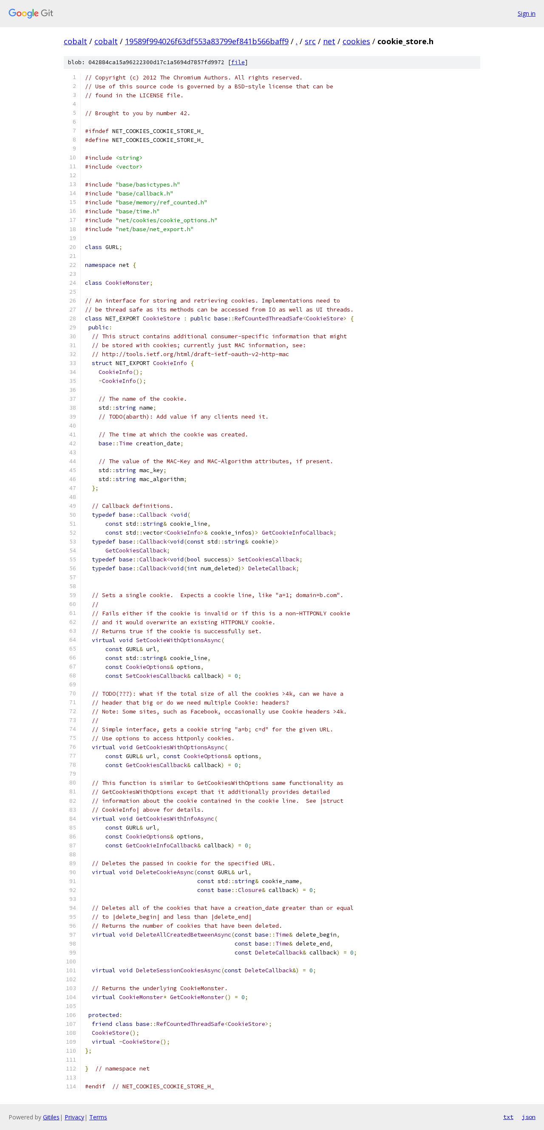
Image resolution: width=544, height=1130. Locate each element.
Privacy (74, 1117)
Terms (98, 1117)
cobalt (75, 41)
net (329, 41)
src (310, 41)
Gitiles (51, 1117)
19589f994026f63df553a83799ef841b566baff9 (207, 41)
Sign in (527, 13)
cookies (356, 41)
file (238, 62)
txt (508, 1117)
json (529, 1117)
